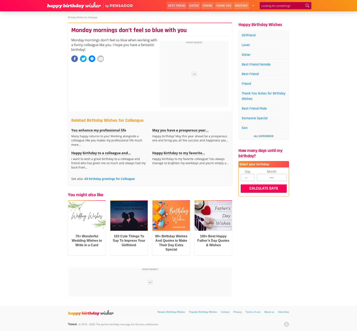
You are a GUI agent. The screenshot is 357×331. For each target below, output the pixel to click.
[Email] (100, 58)
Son (245, 127)
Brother (241, 6)
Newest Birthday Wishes (171, 312)
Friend (207, 6)
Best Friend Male (254, 108)
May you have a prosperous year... (180, 130)
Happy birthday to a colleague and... (101, 153)
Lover (246, 45)
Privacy (237, 312)
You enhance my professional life (98, 130)
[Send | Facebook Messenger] (92, 58)
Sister (194, 6)
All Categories (264, 136)
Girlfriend (249, 35)
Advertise (283, 312)
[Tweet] (83, 58)
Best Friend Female (256, 64)
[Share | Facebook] (74, 58)
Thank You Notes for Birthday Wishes (263, 96)
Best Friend (176, 6)
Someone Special (255, 118)
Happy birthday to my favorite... (178, 153)
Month (271, 171)
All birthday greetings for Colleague (109, 179)
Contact (225, 312)
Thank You (223, 6)
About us (269, 312)
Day (247, 171)
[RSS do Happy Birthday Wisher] (286, 324)
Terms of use (253, 312)
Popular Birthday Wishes (203, 312)
